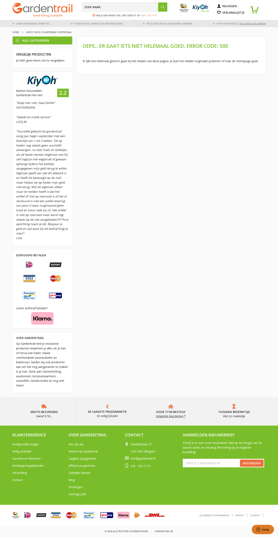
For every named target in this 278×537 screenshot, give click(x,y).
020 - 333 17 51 (149, 15)
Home (15, 32)
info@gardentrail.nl (143, 458)
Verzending (19, 473)
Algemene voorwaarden (214, 515)
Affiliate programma (82, 466)
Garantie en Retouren (26, 458)
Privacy (239, 515)
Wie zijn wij (76, 444)
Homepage (243, 61)
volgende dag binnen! (253, 23)
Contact (17, 480)
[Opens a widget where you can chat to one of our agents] (263, 530)
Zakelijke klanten (80, 473)
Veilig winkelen (21, 451)
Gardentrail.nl (164, 531)
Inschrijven (252, 463)
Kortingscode (77, 494)
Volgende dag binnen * (171, 416)
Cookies (255, 515)
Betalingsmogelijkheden (28, 466)
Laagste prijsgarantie (82, 458)
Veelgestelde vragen (25, 444)
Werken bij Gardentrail (83, 451)
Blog (72, 480)
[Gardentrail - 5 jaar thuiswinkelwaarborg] (186, 11)
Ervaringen (75, 487)
